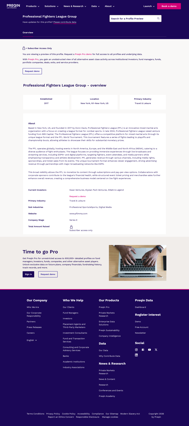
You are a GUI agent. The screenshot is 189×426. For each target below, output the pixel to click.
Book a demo (169, 6)
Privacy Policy (53, 414)
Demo (138, 321)
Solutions (50, 6)
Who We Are (33, 307)
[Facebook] (143, 351)
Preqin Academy (107, 396)
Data (94, 6)
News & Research (73, 6)
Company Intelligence (110, 336)
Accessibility (83, 414)
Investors (67, 318)
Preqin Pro (33, 59)
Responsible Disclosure (87, 417)
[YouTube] (149, 351)
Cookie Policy (68, 414)
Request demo (32, 71)
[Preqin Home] (13, 6)
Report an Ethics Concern (61, 417)
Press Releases (34, 327)
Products (31, 6)
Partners (31, 321)
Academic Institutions (74, 361)
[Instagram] (136, 351)
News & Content (107, 379)
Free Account (141, 327)
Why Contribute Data (109, 356)
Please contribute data (64, 22)
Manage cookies (110, 417)
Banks (66, 356)
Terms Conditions (35, 414)
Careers (30, 333)
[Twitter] (156, 351)
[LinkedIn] (136, 356)
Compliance (98, 414)
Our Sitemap (112, 414)
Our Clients (68, 307)
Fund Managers (70, 313)
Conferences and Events (111, 390)
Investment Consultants (75, 333)
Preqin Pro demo (83, 54)
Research (103, 385)
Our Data (103, 350)
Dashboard (140, 307)
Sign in (28, 274)
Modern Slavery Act (130, 414)
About (108, 6)
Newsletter (140, 333)
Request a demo (77, 196)
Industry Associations (73, 367)
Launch (147, 6)
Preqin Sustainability (109, 330)
